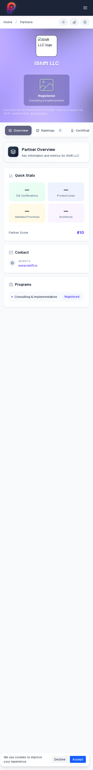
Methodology (39, 113)
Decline (60, 759)
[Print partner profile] (85, 22)
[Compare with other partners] (74, 22)
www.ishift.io (27, 266)
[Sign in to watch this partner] (63, 22)
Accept (77, 759)
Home (7, 22)
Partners (26, 22)
